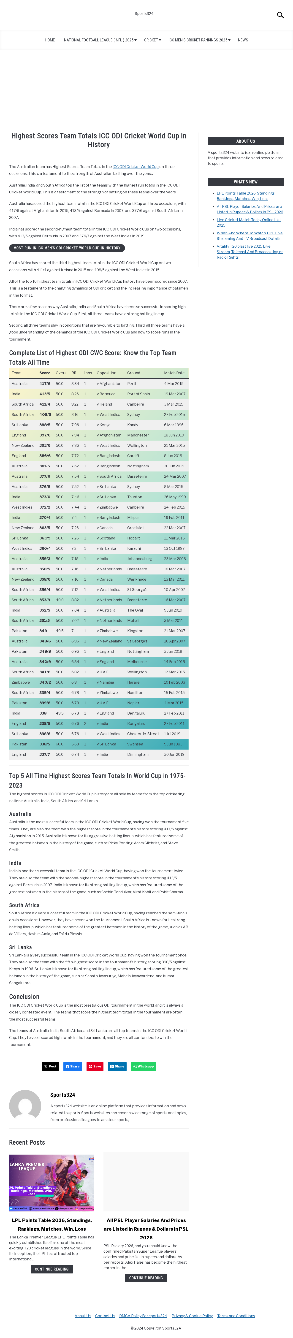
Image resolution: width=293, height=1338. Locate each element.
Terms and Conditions (236, 1316)
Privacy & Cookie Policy (192, 1316)
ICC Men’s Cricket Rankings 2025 (198, 40)
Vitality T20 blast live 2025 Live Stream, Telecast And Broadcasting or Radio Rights (250, 252)
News (243, 40)
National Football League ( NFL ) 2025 (98, 40)
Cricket (151, 40)
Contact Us (105, 1316)
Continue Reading (52, 1269)
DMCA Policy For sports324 (143, 1316)
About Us (83, 1316)
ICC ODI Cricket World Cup (136, 167)
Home (50, 40)
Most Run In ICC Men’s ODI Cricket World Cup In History (67, 248)
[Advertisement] (146, 91)
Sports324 (62, 1095)
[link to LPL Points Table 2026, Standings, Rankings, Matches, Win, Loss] (51, 1181)
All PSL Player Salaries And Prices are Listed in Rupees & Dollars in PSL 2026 (146, 1229)
